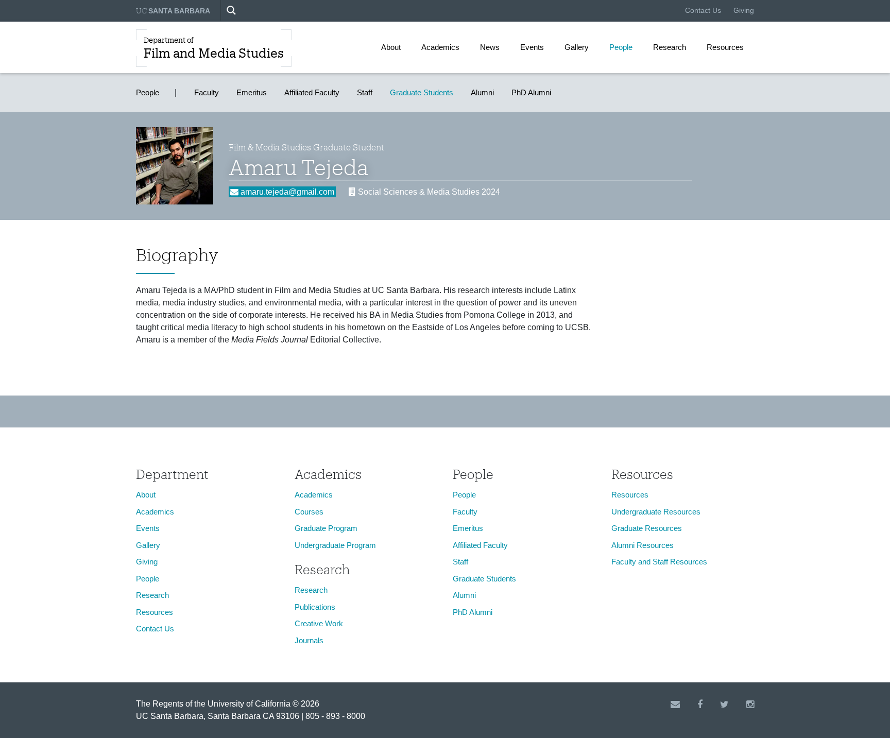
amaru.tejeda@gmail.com (286, 191)
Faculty (206, 92)
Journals (309, 640)
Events (532, 47)
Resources (725, 47)
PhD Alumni (531, 92)
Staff (364, 92)
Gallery (576, 47)
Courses (309, 511)
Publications (315, 607)
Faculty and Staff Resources (659, 561)
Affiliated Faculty (311, 92)
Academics (440, 47)
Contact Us (703, 10)
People (620, 47)
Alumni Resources (642, 545)
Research (669, 47)
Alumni (482, 92)
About (391, 47)
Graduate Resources (646, 528)
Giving (743, 10)
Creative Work (319, 623)
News (490, 47)
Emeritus (251, 92)
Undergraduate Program (335, 545)
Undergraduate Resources (655, 511)
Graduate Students (421, 92)
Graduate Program (326, 528)
